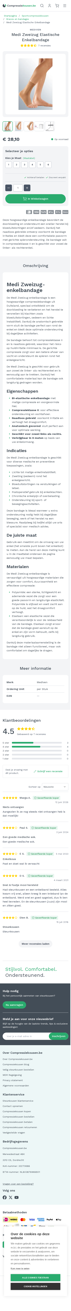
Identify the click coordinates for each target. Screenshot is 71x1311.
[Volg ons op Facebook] (5, 1197)
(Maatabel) (29, 158)
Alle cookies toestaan (35, 1278)
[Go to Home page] (19, 5)
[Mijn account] (49, 5)
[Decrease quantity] (8, 188)
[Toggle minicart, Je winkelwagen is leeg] (57, 5)
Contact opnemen (13, 1106)
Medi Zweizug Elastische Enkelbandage (28, 22)
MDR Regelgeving (12, 1075)
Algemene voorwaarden (16, 1085)
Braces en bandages (17, 19)
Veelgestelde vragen (14, 1132)
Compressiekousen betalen (18, 1122)
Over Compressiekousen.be (18, 1059)
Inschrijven (58, 1036)
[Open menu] (64, 5)
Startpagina (10, 15)
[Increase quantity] (27, 188)
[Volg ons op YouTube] (16, 1197)
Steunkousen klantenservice (18, 1100)
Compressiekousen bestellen (18, 1116)
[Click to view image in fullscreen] (35, 84)
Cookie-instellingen (35, 1286)
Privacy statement (13, 1080)
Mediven (35, 29)
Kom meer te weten (20, 1268)
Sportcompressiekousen (35, 15)
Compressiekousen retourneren (20, 1127)
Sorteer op (35, 786)
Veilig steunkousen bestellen (18, 1069)
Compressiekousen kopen (17, 1111)
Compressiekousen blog (16, 1064)
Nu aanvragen (14, 1004)
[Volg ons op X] (11, 1197)
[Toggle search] (42, 5)
